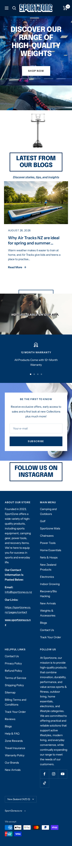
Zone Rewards (14, 741)
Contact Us (47, 630)
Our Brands (12, 762)
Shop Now (36, 70)
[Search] (14, 8)
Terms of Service (15, 678)
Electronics (47, 577)
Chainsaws (47, 535)
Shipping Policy (14, 685)
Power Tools (48, 543)
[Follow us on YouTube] (62, 773)
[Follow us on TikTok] (44, 783)
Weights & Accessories (47, 613)
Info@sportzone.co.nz (18, 592)
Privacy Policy (13, 663)
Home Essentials (50, 550)
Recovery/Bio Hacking (48, 593)
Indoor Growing (50, 584)
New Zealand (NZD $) (18, 799)
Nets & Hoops (49, 557)
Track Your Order (50, 637)
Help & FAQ (12, 733)
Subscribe (36, 441)
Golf (42, 521)
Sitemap (10, 692)
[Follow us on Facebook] (44, 773)
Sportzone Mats (50, 528)
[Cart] (65, 8)
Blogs (43, 623)
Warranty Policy (14, 755)
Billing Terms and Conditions (15, 702)
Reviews (10, 719)
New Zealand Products (48, 567)
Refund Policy (13, 670)
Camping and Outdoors (48, 511)
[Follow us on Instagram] (53, 773)
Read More (15, 267)
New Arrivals (48, 603)
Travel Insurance (15, 748)
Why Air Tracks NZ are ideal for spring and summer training (33, 243)
